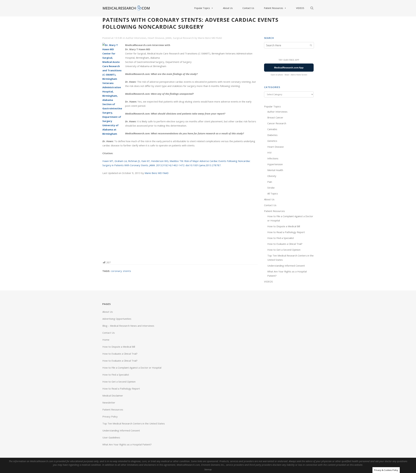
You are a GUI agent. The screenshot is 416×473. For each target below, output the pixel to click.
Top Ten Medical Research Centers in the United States (133, 423)
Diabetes (272, 135)
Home (105, 339)
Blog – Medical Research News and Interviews (128, 325)
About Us (228, 8)
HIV (269, 152)
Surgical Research (183, 37)
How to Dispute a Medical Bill (283, 226)
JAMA (169, 37)
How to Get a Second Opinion (283, 249)
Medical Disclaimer (112, 395)
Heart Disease (156, 37)
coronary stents (121, 271)
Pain (269, 181)
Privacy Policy (110, 416)
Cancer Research (276, 123)
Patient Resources (273, 8)
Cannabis (272, 129)
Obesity (271, 176)
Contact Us (248, 8)
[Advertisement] (180, 217)
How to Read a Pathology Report (286, 232)
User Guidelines (111, 437)
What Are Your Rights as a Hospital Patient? (127, 444)
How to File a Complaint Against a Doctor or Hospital (131, 367)
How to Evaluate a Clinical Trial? (284, 243)
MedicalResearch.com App (289, 67)
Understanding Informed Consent (286, 265)
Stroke (271, 187)
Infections (272, 158)
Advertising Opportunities (116, 318)
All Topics (272, 193)
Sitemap (208, 469)
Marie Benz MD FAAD (210, 37)
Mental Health (275, 170)
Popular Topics (202, 8)
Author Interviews (136, 37)
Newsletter (108, 402)
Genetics (272, 140)
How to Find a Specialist (280, 238)
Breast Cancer (275, 117)
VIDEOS (300, 8)
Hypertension (275, 164)
